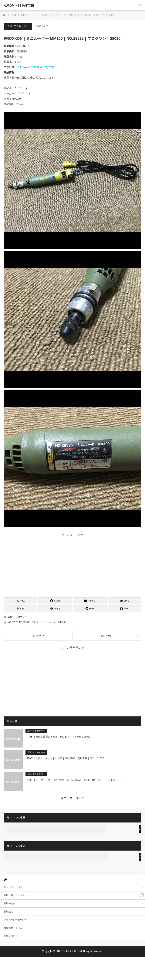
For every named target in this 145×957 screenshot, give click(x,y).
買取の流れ (9, 903)
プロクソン (37, 622)
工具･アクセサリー (18, 26)
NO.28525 (13, 622)
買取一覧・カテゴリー (15, 895)
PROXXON (25, 622)
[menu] (140, 5)
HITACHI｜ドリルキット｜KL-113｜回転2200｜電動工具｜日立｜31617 (64, 758)
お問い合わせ (11, 936)
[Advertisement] (72, 565)
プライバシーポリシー (15, 919)
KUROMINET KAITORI (19, 5)
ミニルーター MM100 (55, 622)
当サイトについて (13, 887)
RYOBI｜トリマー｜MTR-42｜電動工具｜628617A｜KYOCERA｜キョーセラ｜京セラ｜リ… (76, 780)
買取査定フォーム (13, 927)
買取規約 (8, 911)
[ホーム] (72, 879)
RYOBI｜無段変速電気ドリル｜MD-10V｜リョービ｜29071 (57, 736)
